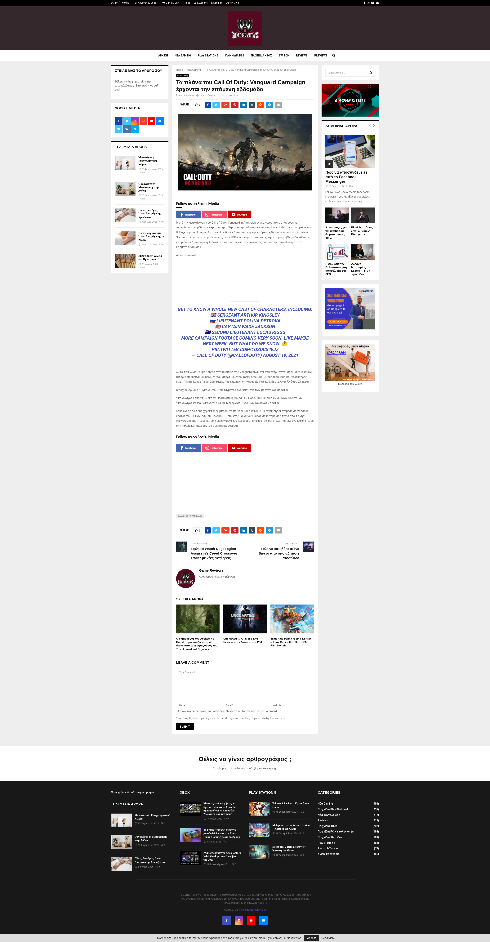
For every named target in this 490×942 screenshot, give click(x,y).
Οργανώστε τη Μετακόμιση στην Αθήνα (148, 187)
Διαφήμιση (216, 3)
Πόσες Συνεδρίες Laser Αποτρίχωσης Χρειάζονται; (149, 213)
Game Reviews (186, 95)
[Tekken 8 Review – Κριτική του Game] (259, 809)
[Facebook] (226, 920)
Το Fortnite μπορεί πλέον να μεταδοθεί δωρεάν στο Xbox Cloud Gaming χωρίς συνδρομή (221, 833)
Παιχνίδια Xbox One (330, 837)
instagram (217, 214)
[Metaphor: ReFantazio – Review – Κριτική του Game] (259, 830)
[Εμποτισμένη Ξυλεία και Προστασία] (125, 261)
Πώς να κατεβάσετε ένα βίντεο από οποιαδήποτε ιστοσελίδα (279, 553)
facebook (190, 214)
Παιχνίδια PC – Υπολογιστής (336, 831)
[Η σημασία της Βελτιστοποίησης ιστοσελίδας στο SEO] (337, 252)
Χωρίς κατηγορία (329, 853)
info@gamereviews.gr (252, 909)
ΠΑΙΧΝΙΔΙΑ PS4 (234, 55)
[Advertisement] (245, 277)
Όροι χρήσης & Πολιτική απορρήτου (133, 792)
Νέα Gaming (182, 76)
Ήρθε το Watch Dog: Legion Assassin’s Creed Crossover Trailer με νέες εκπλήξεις (214, 553)
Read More (328, 938)
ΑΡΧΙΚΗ (163, 55)
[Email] (263, 920)
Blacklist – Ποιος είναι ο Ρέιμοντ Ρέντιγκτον (362, 231)
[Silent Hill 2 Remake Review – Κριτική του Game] (259, 852)
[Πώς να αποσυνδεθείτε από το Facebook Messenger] (350, 151)
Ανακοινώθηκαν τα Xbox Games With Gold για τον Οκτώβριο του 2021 (222, 856)
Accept (311, 938)
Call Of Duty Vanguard (190, 516)
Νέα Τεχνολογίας (329, 814)
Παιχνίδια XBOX (327, 826)
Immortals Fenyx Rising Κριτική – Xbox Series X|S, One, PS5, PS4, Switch (291, 642)
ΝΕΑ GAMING (183, 55)
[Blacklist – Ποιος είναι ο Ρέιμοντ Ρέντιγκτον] (363, 215)
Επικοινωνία (232, 3)
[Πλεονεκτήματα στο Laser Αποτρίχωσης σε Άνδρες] (125, 238)
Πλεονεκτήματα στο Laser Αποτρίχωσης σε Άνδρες (151, 236)
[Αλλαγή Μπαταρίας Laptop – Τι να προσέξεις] (363, 252)
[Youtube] (251, 920)
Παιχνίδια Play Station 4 (333, 809)
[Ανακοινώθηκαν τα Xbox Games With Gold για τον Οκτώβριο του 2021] (190, 858)
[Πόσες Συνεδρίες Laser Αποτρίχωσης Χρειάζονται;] (125, 215)
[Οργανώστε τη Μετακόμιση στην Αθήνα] (125, 189)
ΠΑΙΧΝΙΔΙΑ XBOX (261, 55)
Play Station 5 (208, 55)
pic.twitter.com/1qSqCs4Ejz (245, 349)
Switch (284, 55)
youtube (242, 214)
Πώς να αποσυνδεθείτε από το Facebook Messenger (346, 177)
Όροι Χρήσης (201, 3)
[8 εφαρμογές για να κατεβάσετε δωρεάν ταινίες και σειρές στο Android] (337, 215)
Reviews (301, 55)
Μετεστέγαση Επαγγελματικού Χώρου (148, 161)
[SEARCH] (371, 73)
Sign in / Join (172, 3)
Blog (187, 3)
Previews (320, 55)
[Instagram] (239, 920)
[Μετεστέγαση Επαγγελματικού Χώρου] (125, 163)
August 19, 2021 (280, 355)
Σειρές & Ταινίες (328, 848)
